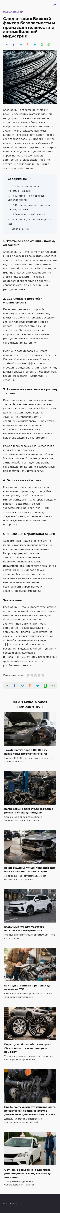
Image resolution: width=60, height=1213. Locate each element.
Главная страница (13, 12)
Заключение (20, 228)
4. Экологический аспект (28, 214)
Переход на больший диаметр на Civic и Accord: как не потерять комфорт (27, 1048)
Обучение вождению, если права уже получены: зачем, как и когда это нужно (27, 1173)
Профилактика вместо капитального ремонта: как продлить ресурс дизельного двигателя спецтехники (30, 1111)
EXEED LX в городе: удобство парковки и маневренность (24, 928)
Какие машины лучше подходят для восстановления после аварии (30, 869)
